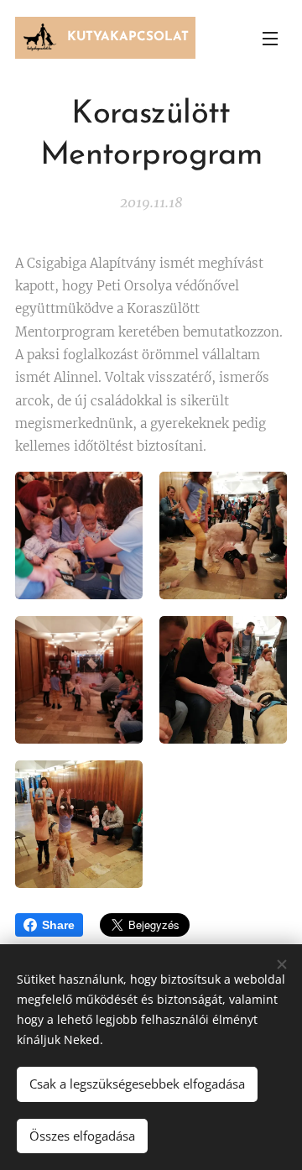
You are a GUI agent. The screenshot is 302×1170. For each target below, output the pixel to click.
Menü (270, 38)
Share (58, 925)
